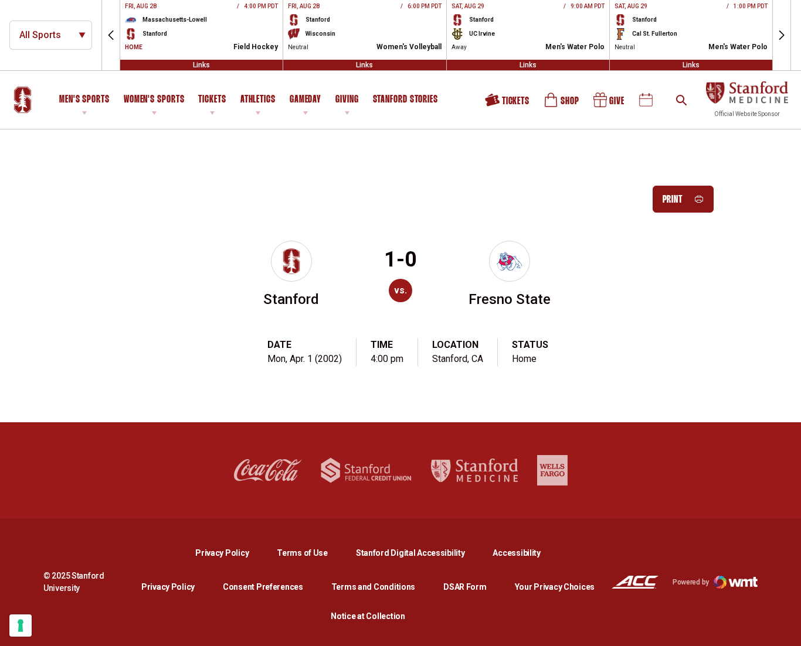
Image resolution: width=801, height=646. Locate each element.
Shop (562, 104)
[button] (110, 35)
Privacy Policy (231, 553)
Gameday (305, 100)
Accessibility (516, 553)
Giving (346, 100)
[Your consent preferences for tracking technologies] (20, 625)
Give (610, 104)
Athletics (258, 100)
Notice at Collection (368, 616)
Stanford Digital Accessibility (420, 553)
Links (201, 65)
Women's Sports (154, 100)
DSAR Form (464, 587)
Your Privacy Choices (555, 587)
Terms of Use (302, 553)
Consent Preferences (263, 587)
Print (673, 200)
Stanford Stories (405, 101)
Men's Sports (84, 100)
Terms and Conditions (373, 587)
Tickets (212, 100)
